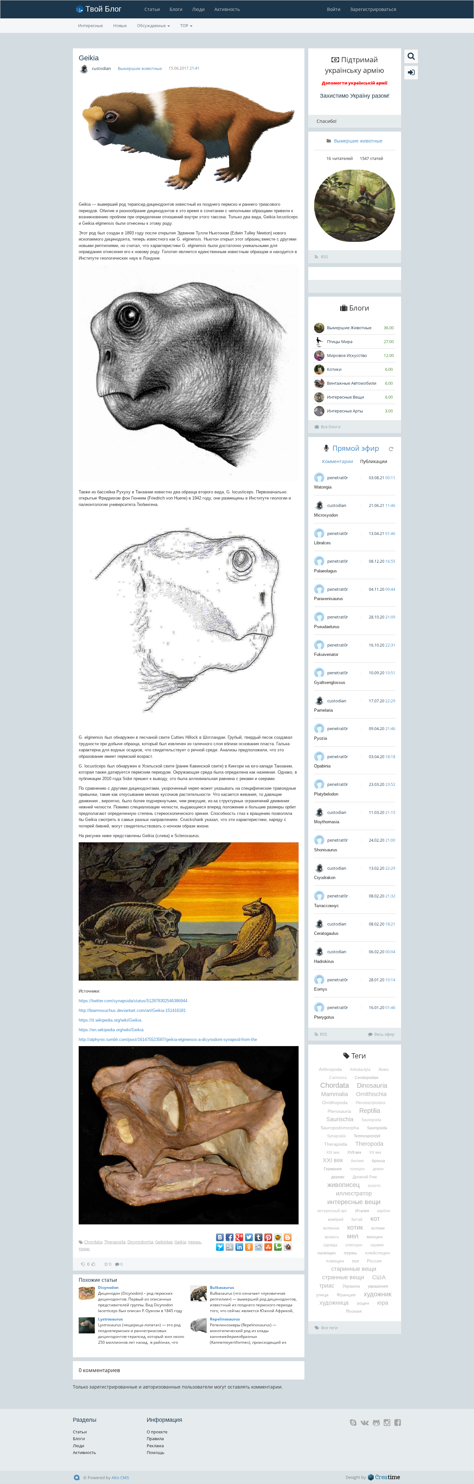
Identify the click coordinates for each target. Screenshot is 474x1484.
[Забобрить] (287, 1247)
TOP (184, 25)
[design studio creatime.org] (384, 1477)
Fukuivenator (326, 654)
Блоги (176, 9)
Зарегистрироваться (373, 9)
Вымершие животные (140, 68)
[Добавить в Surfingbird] (220, 1247)
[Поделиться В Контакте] (220, 1237)
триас (84, 1249)
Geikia (180, 1242)
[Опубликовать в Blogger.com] (287, 1237)
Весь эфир (384, 1034)
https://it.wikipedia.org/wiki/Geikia (110, 1020)
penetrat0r (337, 477)
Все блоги (331, 427)
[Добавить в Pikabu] (278, 1237)
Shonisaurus (325, 849)
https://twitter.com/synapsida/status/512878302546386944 (133, 1000)
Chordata (93, 1242)
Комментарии (337, 461)
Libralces (322, 542)
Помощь (155, 1452)
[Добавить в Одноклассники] (249, 1247)
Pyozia (320, 738)
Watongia (322, 487)
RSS (324, 257)
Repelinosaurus (225, 1319)
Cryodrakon (324, 877)
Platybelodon (326, 794)
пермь (194, 1242)
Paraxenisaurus (328, 598)
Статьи (152, 9)
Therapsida (114, 1242)
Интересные (90, 25)
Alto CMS (120, 1477)
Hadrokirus (324, 961)
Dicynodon (108, 1287)
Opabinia (322, 766)
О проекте (157, 1432)
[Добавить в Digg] (229, 1247)
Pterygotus (324, 1017)
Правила (155, 1438)
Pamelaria (323, 710)
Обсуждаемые (152, 25)
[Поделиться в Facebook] (229, 1237)
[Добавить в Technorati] (278, 1247)
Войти (334, 9)
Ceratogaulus (326, 933)
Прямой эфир (355, 448)
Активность (227, 9)
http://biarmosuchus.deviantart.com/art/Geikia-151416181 (132, 1010)
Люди (198, 9)
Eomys (320, 989)
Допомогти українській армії (354, 83)
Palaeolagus (325, 571)
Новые (120, 25)
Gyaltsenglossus (329, 682)
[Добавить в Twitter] (249, 1237)
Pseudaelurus (327, 626)
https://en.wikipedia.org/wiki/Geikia (111, 1029)
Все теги (329, 1328)
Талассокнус (326, 905)
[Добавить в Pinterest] (268, 1237)
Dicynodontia (140, 1242)
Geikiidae (164, 1242)
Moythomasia (326, 821)
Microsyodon (326, 515)
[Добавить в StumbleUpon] (268, 1247)
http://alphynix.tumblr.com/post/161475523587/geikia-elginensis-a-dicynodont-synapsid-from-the (168, 1039)
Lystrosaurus (110, 1319)
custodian (101, 68)
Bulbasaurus (222, 1287)
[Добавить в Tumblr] (258, 1237)
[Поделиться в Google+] (239, 1237)
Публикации (373, 461)
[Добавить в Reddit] (258, 1247)
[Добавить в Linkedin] (239, 1247)
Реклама (155, 1446)
